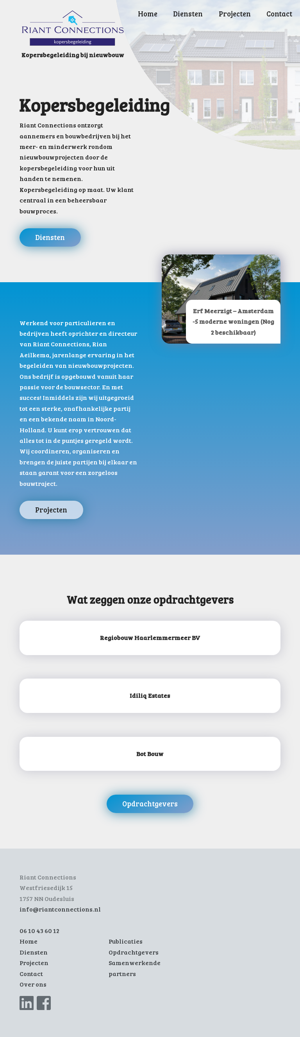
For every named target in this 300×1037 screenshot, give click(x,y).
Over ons (33, 984)
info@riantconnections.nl (60, 909)
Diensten (188, 13)
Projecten (235, 13)
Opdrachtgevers (150, 803)
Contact (279, 13)
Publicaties (126, 941)
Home (147, 13)
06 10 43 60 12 (39, 930)
